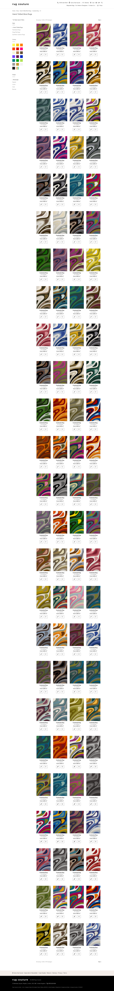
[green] (17, 60)
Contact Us (91, 5)
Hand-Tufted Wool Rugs (25, 10)
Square (14, 82)
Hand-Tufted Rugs (18, 27)
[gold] (17, 64)
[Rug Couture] (20, 2)
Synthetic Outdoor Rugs (18, 34)
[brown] (21, 52)
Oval (13, 87)
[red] (17, 49)
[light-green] (21, 60)
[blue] (21, 56)
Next (99, 20)
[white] (21, 64)
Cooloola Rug (35, 10)
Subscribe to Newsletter (31, 973)
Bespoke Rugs (70, 5)
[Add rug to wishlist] (46, 54)
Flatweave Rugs (16, 29)
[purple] (17, 56)
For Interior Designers (81, 5)
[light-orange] (17, 45)
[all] (17, 68)
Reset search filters (19, 20)
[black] (13, 68)
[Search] (101, 3)
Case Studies (42, 973)
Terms (65, 973)
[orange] (21, 45)
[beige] (13, 52)
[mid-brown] (17, 52)
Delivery (54, 973)
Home (13, 10)
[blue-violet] (13, 56)
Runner (14, 89)
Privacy (60, 973)
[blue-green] (13, 60)
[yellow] (13, 45)
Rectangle (15, 79)
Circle (13, 84)
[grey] (13, 64)
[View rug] (41, 54)
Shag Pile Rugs (16, 32)
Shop (100, 5)
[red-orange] (13, 49)
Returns (49, 973)
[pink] (21, 49)
